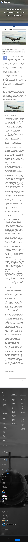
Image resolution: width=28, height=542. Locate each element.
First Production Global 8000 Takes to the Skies (5, 421)
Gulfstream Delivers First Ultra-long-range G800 (5, 413)
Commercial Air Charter (14, 420)
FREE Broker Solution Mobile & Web (4, 438)
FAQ (21, 394)
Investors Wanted (13, 408)
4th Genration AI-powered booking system (5, 398)
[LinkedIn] (13, 382)
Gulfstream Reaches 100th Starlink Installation (5, 406)
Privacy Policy (22, 425)
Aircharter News (7, 29)
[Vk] (17, 382)
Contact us (7, 474)
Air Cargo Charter (13, 412)
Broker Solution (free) (22, 405)
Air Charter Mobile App (23, 409)
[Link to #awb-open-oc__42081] (14, 4)
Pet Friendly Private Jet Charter (23, 419)
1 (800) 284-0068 (6, 458)
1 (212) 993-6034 (7, 469)
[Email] (22, 382)
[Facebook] (3, 382)
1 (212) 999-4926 (8, 464)
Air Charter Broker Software (23, 414)
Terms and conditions (23, 429)
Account (13, 396)
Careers (22, 396)
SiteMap (13, 423)
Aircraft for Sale (23, 400)
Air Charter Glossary (14, 416)
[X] (8, 382)
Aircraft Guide (13, 400)
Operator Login (13, 404)
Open (17, 540)
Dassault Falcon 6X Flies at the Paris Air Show (5, 430)
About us (13, 394)
